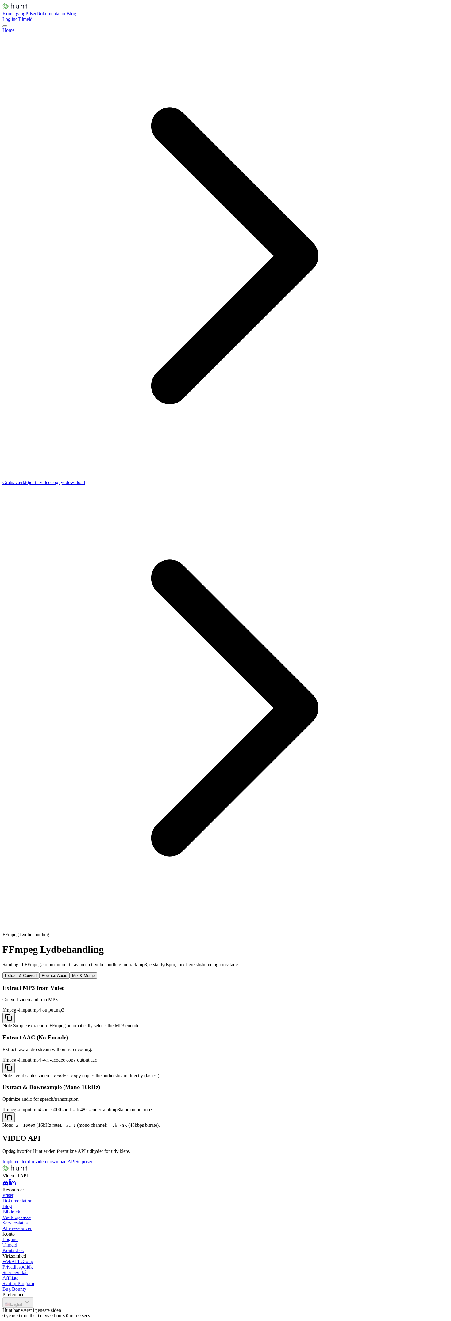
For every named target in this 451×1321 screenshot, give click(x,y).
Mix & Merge (83, 975)
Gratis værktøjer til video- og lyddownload (43, 482)
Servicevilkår (15, 1272)
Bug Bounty (14, 1289)
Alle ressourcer (17, 1228)
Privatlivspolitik (17, 1267)
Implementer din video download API (38, 1161)
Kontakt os (13, 1250)
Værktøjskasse (16, 1217)
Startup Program (18, 1283)
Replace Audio (54, 975)
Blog (71, 13)
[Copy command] (8, 1018)
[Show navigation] (4, 26)
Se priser (83, 1161)
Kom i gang (13, 13)
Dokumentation (52, 13)
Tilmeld (25, 19)
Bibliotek (11, 1211)
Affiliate (10, 1278)
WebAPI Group (17, 1261)
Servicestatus (15, 1222)
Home (8, 30)
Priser (31, 13)
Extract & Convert (21, 975)
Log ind (10, 19)
